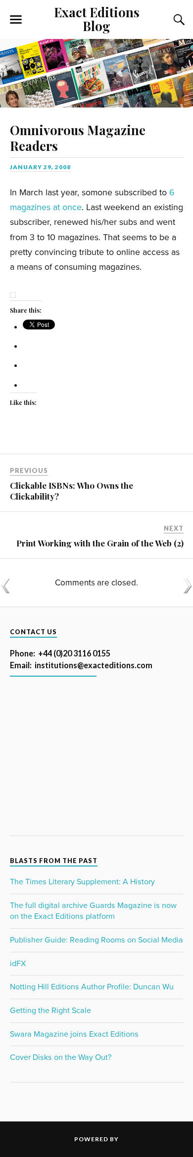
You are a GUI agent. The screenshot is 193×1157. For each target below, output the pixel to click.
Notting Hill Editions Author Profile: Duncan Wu (92, 987)
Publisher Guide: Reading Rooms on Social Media (96, 940)
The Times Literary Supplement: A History (82, 882)
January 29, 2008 (40, 167)
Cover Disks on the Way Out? (60, 1057)
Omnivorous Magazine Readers (77, 137)
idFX (18, 964)
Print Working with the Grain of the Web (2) (100, 543)
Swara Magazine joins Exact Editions (74, 1034)
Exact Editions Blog (97, 18)
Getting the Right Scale (50, 1010)
